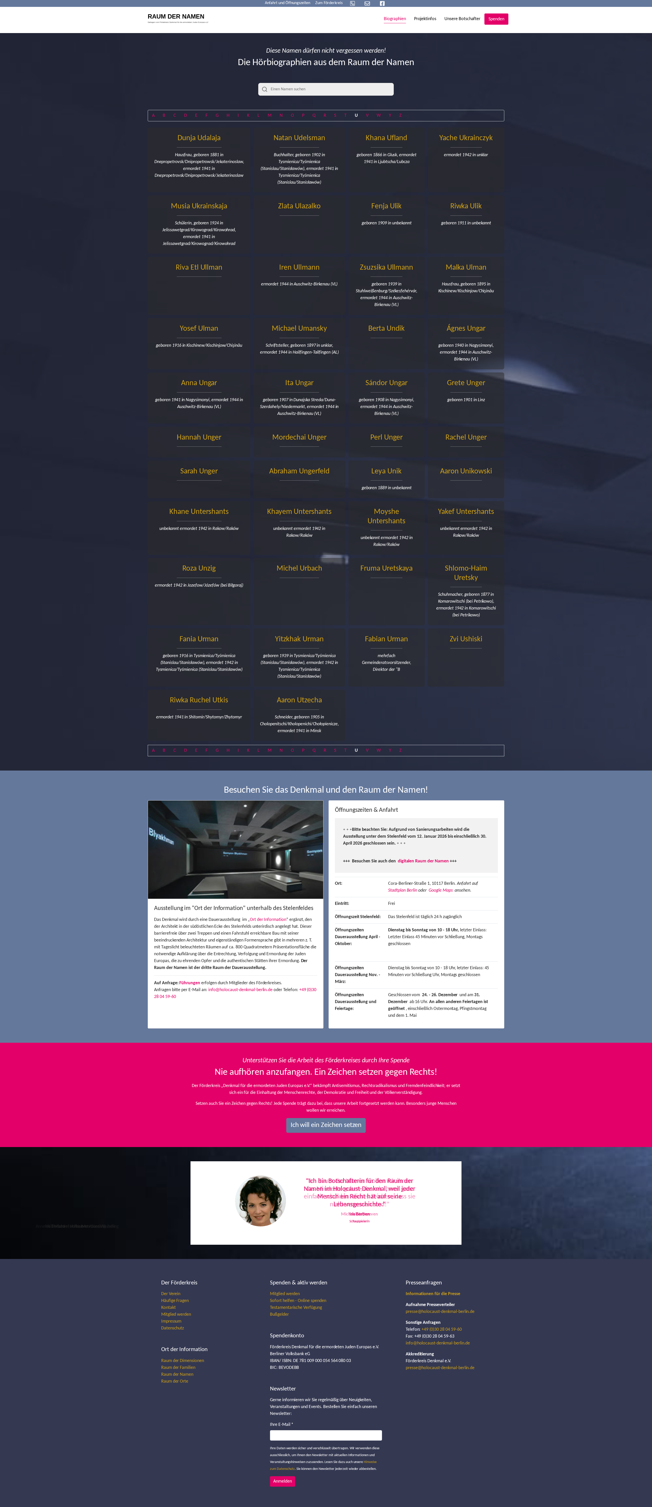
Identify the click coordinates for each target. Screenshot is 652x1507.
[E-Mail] (367, 3)
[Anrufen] (352, 3)
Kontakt (168, 1307)
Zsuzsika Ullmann (386, 268)
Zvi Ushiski (466, 639)
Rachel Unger (465, 438)
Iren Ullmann (299, 268)
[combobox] (326, 89)
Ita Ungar (299, 383)
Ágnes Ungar (466, 329)
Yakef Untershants (466, 512)
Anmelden (282, 1481)
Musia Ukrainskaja (199, 206)
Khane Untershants (198, 512)
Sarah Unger (199, 471)
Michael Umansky (299, 329)
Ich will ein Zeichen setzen (326, 1125)
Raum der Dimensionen (182, 1360)
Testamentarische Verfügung (296, 1307)
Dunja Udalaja (199, 138)
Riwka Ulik (466, 206)
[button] (242, 1203)
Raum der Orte (174, 1381)
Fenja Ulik (386, 206)
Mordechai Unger (299, 438)
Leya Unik (386, 471)
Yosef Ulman (199, 329)
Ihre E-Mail (281, 1424)
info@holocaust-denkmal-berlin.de (240, 990)
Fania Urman (199, 639)
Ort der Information (268, 919)
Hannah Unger (199, 438)
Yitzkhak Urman (299, 639)
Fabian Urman (386, 639)
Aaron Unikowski (466, 471)
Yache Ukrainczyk (466, 138)
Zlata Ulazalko (299, 206)
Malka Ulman (466, 268)
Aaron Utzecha (299, 700)
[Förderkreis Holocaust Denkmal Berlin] (180, 19)
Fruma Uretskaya (386, 569)
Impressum (171, 1321)
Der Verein (171, 1294)
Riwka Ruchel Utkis (199, 700)
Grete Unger (466, 383)
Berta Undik (386, 329)
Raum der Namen (177, 1374)
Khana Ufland (386, 138)
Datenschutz (172, 1328)
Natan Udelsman (299, 138)
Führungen (189, 983)
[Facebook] (382, 3)
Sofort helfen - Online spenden (298, 1300)
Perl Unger (386, 438)
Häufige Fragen (175, 1300)
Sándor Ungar (386, 383)
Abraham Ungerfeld (299, 471)
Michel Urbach (299, 569)
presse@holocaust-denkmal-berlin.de (440, 1311)
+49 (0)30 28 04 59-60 (441, 1329)
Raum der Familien (178, 1367)
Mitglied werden (176, 1314)
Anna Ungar (199, 383)
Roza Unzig (199, 569)
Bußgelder (279, 1314)
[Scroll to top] (640, 1495)
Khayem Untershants (299, 512)
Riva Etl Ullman (199, 268)
